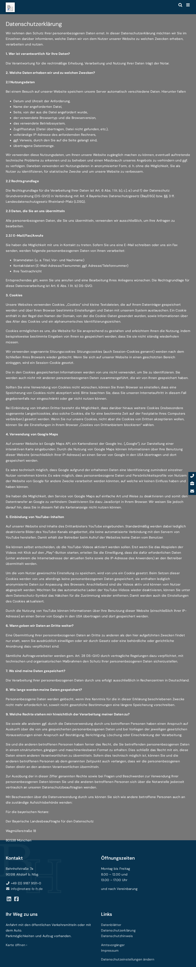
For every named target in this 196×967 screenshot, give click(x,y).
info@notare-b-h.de (27, 889)
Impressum (109, 950)
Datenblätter (111, 925)
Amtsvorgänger (113, 945)
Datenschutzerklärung (118, 930)
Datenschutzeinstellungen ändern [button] (127, 959)
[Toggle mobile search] (180, 5)
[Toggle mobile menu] (188, 5)
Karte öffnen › (16, 945)
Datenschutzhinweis (117, 936)
